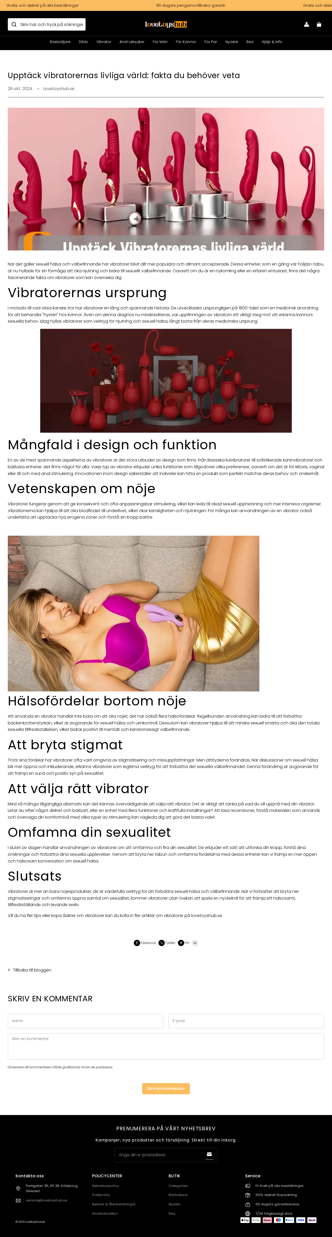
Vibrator (103, 41)
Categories (178, 1185)
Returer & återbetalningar (114, 1204)
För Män (160, 41)
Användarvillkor (105, 1213)
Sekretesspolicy (105, 1185)
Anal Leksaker (132, 41)
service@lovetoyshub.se (46, 1200)
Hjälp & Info (272, 41)
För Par (210, 41)
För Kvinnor (186, 41)
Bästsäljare (60, 41)
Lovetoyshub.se (35, 1222)
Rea (249, 41)
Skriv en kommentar (166, 1088)
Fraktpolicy (101, 1194)
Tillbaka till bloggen (32, 970)
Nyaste (231, 41)
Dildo (83, 41)
